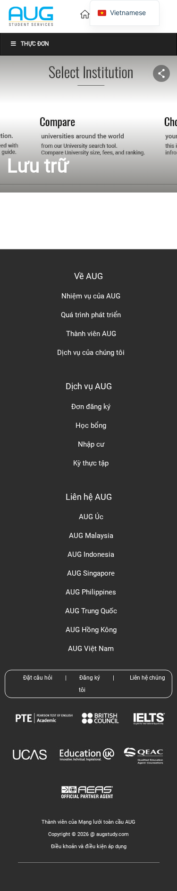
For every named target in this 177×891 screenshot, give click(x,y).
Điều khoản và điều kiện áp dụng (88, 846)
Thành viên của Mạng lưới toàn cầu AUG (88, 822)
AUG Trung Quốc (91, 611)
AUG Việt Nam (91, 648)
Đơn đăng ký (90, 406)
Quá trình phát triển (91, 315)
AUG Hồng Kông (91, 630)
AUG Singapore (91, 573)
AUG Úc (91, 517)
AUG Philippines (91, 592)
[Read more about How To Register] (88, 805)
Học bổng (91, 425)
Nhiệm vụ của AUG (90, 296)
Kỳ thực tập (91, 463)
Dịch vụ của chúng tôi (91, 352)
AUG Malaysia (91, 535)
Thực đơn (35, 43)
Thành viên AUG (91, 333)
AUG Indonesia (90, 554)
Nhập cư (91, 444)
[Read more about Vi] (31, 15)
